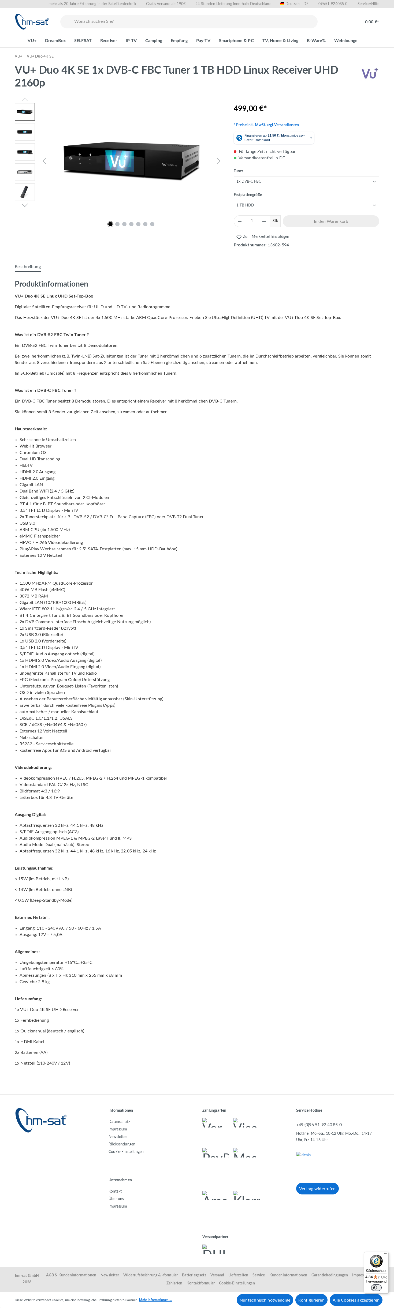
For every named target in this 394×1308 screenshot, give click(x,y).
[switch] (376, 1287)
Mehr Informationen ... (155, 1300)
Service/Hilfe (368, 4)
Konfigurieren (311, 1300)
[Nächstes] (219, 161)
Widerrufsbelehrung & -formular (150, 1275)
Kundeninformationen (288, 1275)
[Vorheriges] (44, 161)
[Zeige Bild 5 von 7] (138, 224)
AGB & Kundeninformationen (71, 1275)
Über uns (116, 1199)
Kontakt (115, 1191)
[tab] (28, 267)
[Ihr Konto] (349, 19)
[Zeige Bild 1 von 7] (110, 224)
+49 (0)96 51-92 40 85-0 (319, 1125)
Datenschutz (119, 1122)
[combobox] (195, 21)
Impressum (118, 1129)
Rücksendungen (122, 1144)
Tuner (238, 171)
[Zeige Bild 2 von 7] (117, 224)
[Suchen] (66, 21)
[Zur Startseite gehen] (32, 21)
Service (258, 1275)
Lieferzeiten (238, 1275)
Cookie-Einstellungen (126, 1152)
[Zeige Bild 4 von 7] (131, 224)
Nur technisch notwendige (265, 1300)
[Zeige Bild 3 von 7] (124, 224)
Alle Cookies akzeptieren (356, 1300)
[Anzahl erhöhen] (264, 221)
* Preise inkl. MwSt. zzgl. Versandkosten (266, 125)
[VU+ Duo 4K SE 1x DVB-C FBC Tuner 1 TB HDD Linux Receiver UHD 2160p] (131, 160)
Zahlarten (174, 1283)
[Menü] (385, 1255)
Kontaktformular (201, 1283)
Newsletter (118, 1137)
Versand (217, 1275)
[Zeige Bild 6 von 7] (145, 224)
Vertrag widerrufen (317, 1189)
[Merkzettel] (331, 19)
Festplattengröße (248, 195)
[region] (118, 160)
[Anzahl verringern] (240, 221)
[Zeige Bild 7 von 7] (152, 224)
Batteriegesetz (194, 1275)
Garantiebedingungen (329, 1275)
